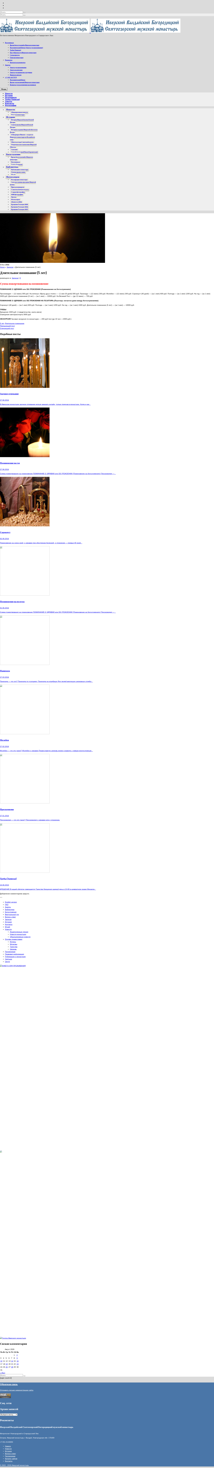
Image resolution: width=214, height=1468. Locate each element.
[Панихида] (25, 664)
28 (12, 1367)
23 (18, 1364)
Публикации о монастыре (15, 957)
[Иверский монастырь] (107, 26)
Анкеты (8, 907)
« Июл (2, 1373)
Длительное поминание (14, 323)
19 (7, 1364)
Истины (13, 942)
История (8, 922)
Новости (8, 929)
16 (18, 1361)
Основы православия (13, 939)
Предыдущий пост (7, 326)
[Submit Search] (24, 12)
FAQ (6, 905)
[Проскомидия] (25, 803)
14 (12, 1361)
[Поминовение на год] (25, 456)
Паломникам (10, 952)
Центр (7, 962)
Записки (15, 278)
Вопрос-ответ (10, 917)
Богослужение (10, 912)
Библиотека (9, 910)
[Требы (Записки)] (25, 872)
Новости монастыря (18, 934)
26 (7, 1367)
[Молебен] (25, 734)
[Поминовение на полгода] (25, 595)
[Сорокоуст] (25, 526)
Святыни (8, 959)
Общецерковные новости (20, 937)
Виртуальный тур (12, 914)
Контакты (8, 924)
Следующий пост (7, 328)
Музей (7, 927)
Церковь (13, 949)
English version (11, 902)
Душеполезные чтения (19, 932)
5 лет (2, 323)
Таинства (13, 947)
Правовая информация (14, 954)
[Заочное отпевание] (25, 387)
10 (1, 1361)
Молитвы (13, 944)
